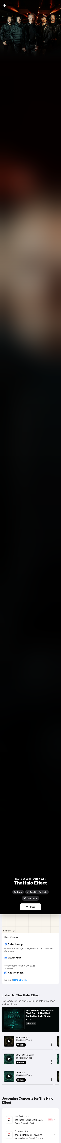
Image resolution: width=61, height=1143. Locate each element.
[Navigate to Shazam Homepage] (10, 5)
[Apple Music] (41, 1023)
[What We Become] (9, 1059)
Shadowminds (23, 1037)
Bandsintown (20, 979)
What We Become (25, 1055)
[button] (56, 5)
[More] (51, 1045)
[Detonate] (9, 1076)
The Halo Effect (24, 1040)
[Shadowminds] (9, 1041)
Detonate (21, 1072)
